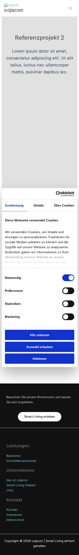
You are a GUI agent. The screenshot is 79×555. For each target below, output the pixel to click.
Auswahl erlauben (39, 346)
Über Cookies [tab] (64, 205)
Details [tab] (39, 205)
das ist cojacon (17, 480)
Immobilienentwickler (21, 461)
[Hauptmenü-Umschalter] (70, 8)
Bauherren (13, 456)
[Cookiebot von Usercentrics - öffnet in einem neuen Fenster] (56, 193)
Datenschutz (15, 520)
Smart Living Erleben (21, 485)
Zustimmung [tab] (14, 205)
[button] (39, 416)
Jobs (9, 490)
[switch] (68, 290)
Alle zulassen (39, 335)
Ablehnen (39, 358)
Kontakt (11, 510)
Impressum (14, 515)
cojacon (13, 10)
